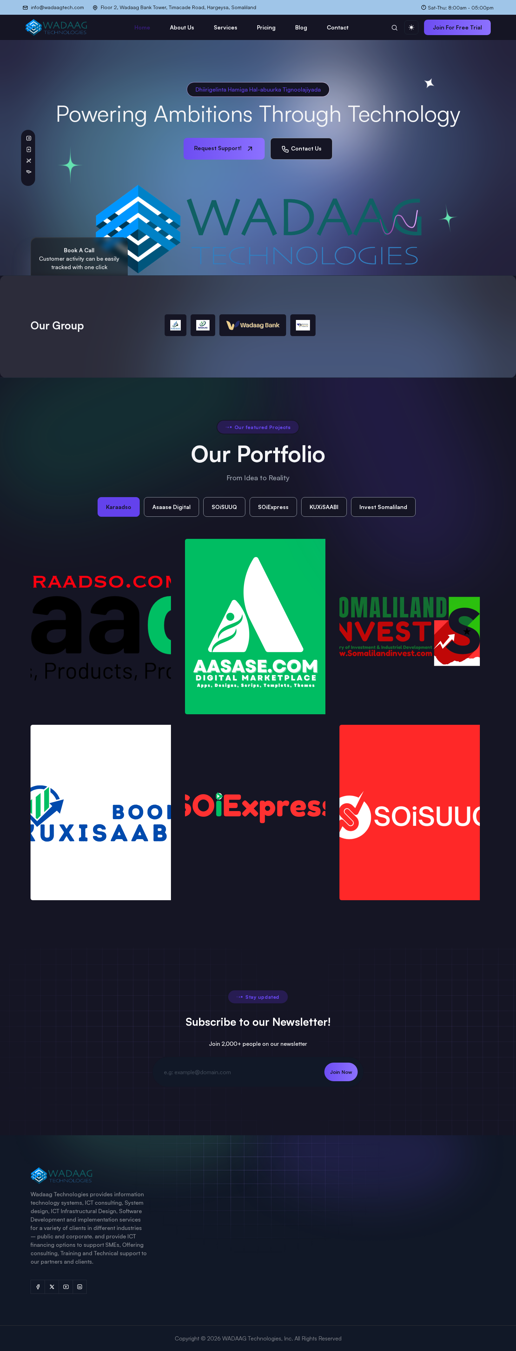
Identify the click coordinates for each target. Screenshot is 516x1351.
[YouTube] (66, 1287)
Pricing (266, 27)
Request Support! (218, 148)
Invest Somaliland (383, 506)
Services (225, 27)
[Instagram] (80, 1287)
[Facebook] (38, 1287)
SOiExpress (273, 506)
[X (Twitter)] (52, 1287)
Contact (338, 27)
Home (142, 27)
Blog (301, 27)
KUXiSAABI (324, 506)
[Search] (394, 27)
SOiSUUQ (224, 506)
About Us (182, 27)
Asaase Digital (171, 506)
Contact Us (306, 148)
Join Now (341, 1072)
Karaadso (118, 506)
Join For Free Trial (457, 27)
